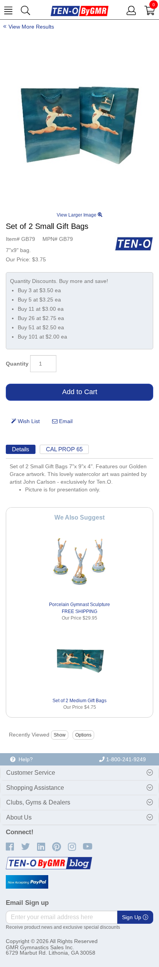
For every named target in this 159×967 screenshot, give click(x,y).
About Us (19, 817)
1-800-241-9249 (125, 759)
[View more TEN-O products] (134, 243)
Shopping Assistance (35, 787)
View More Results (31, 27)
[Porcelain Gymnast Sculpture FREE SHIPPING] (79, 564)
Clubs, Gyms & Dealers (38, 802)
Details (20, 449)
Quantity (17, 364)
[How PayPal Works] (27, 882)
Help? (24, 759)
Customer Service (30, 772)
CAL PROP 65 (64, 449)
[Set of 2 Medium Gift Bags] (79, 660)
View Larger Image (77, 215)
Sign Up (132, 917)
